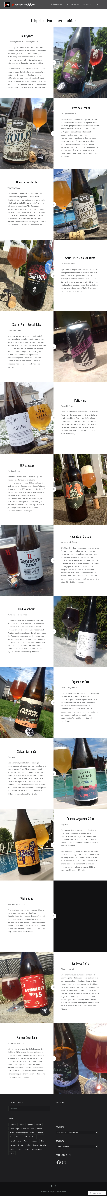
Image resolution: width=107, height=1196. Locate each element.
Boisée (39, 1129)
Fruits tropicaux (15, 1141)
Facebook (75, 4)
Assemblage (14, 1129)
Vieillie (26, 1149)
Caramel (39, 1133)
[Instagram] (64, 1162)
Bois (32, 1129)
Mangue (13, 1145)
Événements (56, 4)
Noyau (20, 1145)
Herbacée (34, 1141)
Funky (26, 1141)
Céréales (19, 1137)
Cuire (11, 1137)
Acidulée (13, 1124)
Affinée (21, 1124)
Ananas (38, 1124)
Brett (12, 1133)
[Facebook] (58, 1162)
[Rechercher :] (29, 1109)
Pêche (28, 1145)
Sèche (12, 1149)
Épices (12, 1153)
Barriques (25, 1129)
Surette (43, 1145)
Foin (33, 1137)
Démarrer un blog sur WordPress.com (53, 1192)
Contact (99, 4)
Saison (35, 1145)
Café (32, 1133)
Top (66, 4)
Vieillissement (36, 1149)
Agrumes (30, 1124)
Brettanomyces (22, 1133)
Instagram (87, 4)
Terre (19, 1149)
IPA (42, 1141)
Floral (27, 1137)
